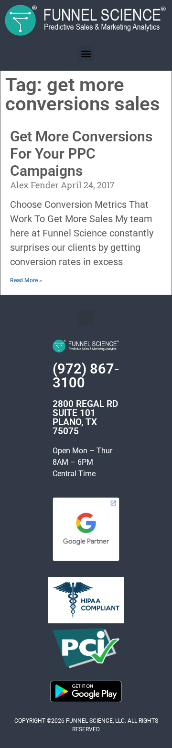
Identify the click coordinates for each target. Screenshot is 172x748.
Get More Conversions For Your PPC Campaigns (81, 153)
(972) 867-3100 (86, 376)
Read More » (26, 280)
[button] (86, 53)
